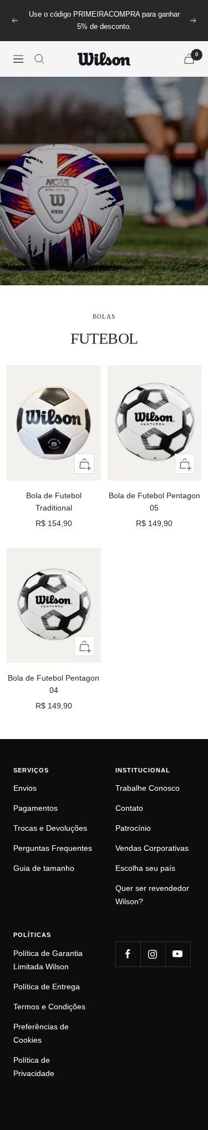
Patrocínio (133, 828)
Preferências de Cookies (41, 1033)
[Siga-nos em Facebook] (127, 954)
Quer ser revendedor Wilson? (152, 895)
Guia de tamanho (43, 868)
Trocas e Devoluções (50, 828)
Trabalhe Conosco (147, 788)
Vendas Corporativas (152, 848)
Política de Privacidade (33, 1066)
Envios (25, 788)
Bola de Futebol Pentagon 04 (53, 684)
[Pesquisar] (39, 59)
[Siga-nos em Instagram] (152, 954)
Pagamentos (35, 808)
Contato (129, 808)
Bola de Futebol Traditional (54, 501)
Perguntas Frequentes (52, 848)
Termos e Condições (49, 1006)
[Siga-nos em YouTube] (177, 954)
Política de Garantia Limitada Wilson (48, 960)
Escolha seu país (145, 868)
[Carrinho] (189, 58)
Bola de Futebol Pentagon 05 (154, 501)
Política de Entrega (46, 986)
